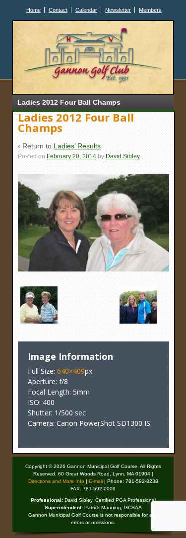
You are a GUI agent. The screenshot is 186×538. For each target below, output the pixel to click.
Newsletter (118, 10)
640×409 (71, 371)
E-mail (96, 481)
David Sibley (123, 156)
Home (33, 10)
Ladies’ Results (77, 146)
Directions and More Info (56, 481)
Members (150, 10)
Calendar (86, 10)
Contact (58, 10)
